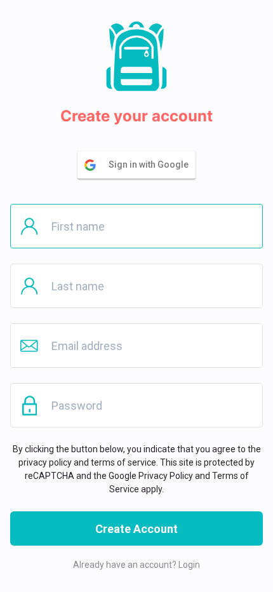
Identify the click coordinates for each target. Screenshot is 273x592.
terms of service (123, 462)
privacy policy (45, 462)
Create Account (136, 528)
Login (189, 565)
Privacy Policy (165, 476)
